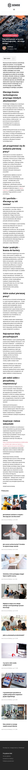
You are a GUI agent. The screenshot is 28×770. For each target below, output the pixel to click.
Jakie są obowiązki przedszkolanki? (13, 635)
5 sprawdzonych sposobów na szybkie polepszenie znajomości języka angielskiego (12, 694)
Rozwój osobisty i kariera (10, 35)
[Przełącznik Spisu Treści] (12, 58)
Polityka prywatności (8, 761)
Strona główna (7, 756)
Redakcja (10, 519)
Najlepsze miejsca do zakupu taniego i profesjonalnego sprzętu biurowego (13, 605)
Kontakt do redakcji (8, 758)
